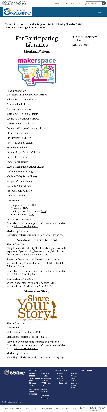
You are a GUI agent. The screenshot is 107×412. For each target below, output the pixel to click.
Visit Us (74, 376)
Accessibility (31, 409)
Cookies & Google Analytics (11, 402)
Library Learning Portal (26, 226)
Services (58, 3)
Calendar (74, 373)
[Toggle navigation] (100, 12)
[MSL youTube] (97, 374)
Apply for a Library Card (74, 385)
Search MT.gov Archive (66, 409)
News (61, 373)
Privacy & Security (13, 409)
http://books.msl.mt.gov (42, 248)
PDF (33, 205)
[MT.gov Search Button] (104, 3)
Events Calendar (80, 45)
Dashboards (63, 383)
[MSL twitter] (90, 374)
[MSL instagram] (94, 374)
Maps (61, 376)
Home (8, 24)
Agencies (70, 3)
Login (80, 3)
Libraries (18, 24)
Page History (46, 409)
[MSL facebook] (87, 374)
